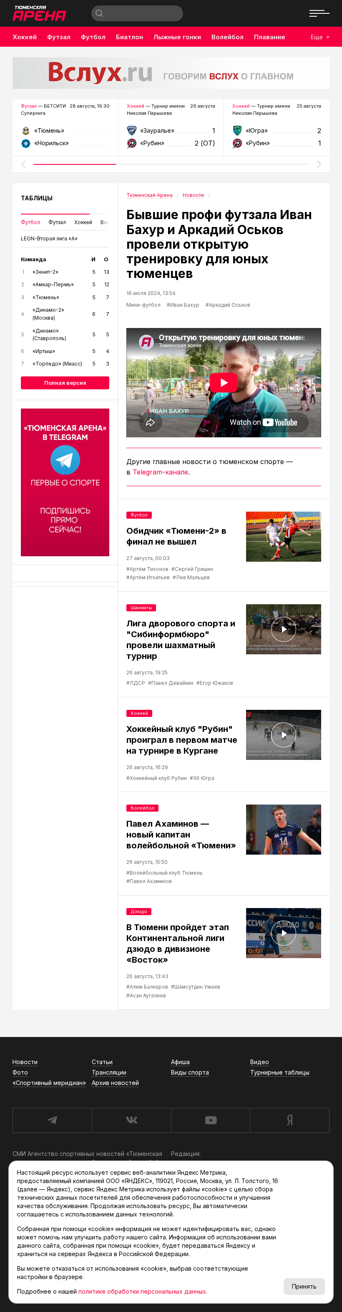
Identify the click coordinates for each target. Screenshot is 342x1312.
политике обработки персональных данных (142, 1291)
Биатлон (129, 37)
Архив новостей (115, 1082)
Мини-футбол (143, 305)
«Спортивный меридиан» (49, 1082)
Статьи (102, 1061)
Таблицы (37, 198)
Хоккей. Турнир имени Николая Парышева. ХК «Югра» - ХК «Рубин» (276, 133)
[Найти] (99, 13)
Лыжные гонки (177, 37)
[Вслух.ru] (171, 73)
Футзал (58, 37)
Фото (20, 1072)
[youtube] (210, 1120)
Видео (259, 1061)
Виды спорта (190, 1072)
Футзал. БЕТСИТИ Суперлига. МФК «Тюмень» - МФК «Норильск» (65, 133)
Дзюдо (139, 911)
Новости (25, 1061)
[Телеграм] (65, 482)
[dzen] (289, 1120)
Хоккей (25, 37)
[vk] (131, 1120)
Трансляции (109, 1072)
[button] (23, 164)
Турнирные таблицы (279, 1072)
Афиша (180, 1061)
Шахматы (141, 608)
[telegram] (52, 1120)
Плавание (269, 37)
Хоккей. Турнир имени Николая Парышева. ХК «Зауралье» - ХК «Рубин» (171, 133)
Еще (317, 36)
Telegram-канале (160, 472)
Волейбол (227, 37)
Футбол (93, 37)
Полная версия (65, 382)
